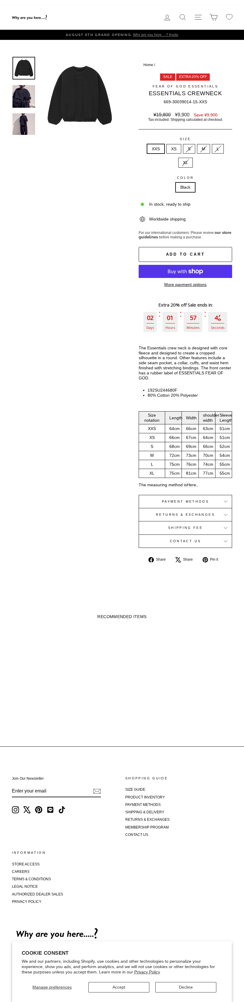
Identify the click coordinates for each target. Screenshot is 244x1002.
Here (191, 484)
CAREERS (20, 872)
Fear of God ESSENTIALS (185, 86)
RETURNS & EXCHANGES (147, 819)
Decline (186, 987)
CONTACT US (136, 835)
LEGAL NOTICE (25, 886)
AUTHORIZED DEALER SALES (37, 894)
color (185, 177)
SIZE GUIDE (135, 789)
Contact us (185, 541)
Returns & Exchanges (185, 514)
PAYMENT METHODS (143, 805)
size (185, 139)
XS (173, 148)
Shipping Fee (185, 527)
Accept (118, 987)
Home (148, 65)
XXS (156, 148)
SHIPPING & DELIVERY (144, 812)
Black (185, 187)
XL (185, 162)
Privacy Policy (147, 972)
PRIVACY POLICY (26, 902)
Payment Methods (185, 501)
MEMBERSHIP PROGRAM (147, 827)
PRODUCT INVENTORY (145, 797)
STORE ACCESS (26, 864)
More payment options (185, 284)
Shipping (178, 120)
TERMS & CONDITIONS (31, 879)
